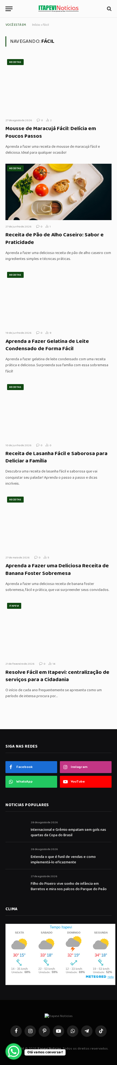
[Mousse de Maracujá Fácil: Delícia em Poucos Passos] (58, 85)
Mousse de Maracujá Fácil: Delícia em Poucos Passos (50, 132)
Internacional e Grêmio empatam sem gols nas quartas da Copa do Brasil (68, 832)
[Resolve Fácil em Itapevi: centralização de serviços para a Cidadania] (58, 629)
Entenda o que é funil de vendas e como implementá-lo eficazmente (63, 859)
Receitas (15, 62)
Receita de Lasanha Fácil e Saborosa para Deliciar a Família (56, 457)
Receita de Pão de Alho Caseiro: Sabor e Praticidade (54, 238)
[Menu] (9, 9)
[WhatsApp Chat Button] (13, 1051)
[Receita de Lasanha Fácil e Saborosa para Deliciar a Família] (58, 410)
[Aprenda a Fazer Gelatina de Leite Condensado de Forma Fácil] (58, 298)
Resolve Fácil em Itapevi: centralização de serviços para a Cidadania (57, 676)
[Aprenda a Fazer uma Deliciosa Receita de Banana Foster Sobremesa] (58, 523)
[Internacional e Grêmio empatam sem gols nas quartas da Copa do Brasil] (15, 828)
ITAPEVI (14, 606)
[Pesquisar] (109, 9)
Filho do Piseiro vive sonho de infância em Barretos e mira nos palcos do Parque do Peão (69, 886)
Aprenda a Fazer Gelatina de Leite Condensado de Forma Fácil (47, 345)
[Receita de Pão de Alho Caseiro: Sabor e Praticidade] (58, 192)
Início (36, 24)
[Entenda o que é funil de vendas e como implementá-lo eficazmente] (15, 855)
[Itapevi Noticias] (58, 9)
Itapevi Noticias (49, 1048)
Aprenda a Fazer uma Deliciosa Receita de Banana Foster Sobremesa (57, 569)
